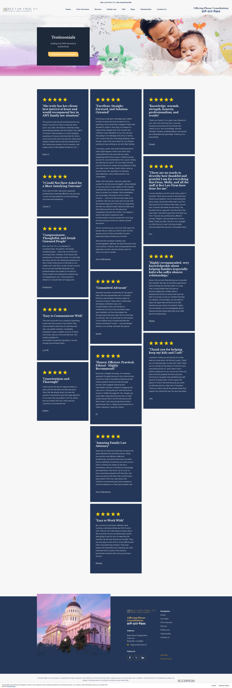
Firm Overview (166, 622)
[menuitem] (70, 10)
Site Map (164, 655)
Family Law (165, 630)
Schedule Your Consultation (63, 54)
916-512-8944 (211, 11)
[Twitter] (136, 657)
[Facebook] (130, 657)
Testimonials (165, 634)
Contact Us (165, 637)
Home (163, 615)
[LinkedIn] (143, 657)
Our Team (164, 619)
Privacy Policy (166, 659)
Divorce (163, 626)
